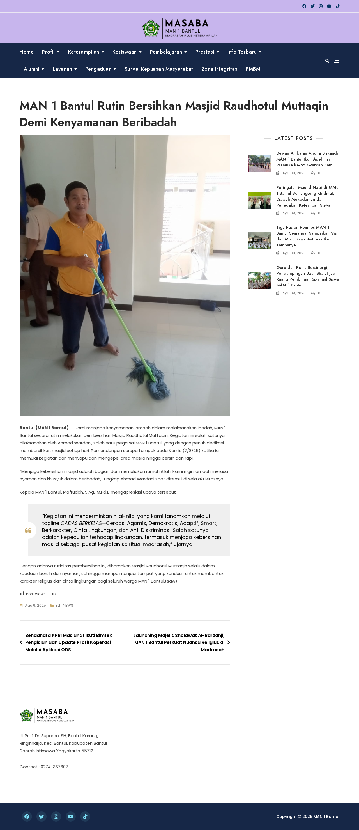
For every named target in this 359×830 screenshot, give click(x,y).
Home (27, 52)
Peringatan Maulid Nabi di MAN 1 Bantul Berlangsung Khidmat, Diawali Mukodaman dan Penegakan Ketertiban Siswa (307, 196)
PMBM (253, 69)
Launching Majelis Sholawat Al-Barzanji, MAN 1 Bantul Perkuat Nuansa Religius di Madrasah (179, 642)
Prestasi (204, 52)
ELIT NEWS (64, 605)
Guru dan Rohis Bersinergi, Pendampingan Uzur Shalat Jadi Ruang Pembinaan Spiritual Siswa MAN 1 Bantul (307, 276)
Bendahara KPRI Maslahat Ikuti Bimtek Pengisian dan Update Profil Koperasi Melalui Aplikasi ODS (68, 642)
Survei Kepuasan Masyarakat (159, 69)
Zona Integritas (220, 69)
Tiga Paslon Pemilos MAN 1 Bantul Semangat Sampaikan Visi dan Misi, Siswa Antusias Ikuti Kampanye (307, 236)
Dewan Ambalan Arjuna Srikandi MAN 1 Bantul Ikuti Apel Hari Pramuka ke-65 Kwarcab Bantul (307, 159)
